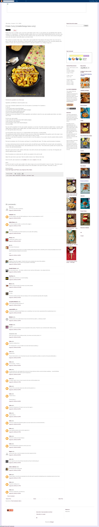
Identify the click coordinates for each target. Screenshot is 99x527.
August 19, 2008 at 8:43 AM (15, 241)
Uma (10, 207)
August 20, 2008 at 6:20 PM (15, 424)
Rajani (10, 451)
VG (10, 291)
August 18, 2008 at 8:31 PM (15, 210)
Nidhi (10, 259)
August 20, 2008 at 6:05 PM (15, 357)
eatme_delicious (13, 466)
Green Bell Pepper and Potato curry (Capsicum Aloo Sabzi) (19, 169)
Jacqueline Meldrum (13, 301)
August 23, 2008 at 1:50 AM (15, 462)
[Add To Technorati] (80, 60)
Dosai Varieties (84, 105)
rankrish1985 (12, 309)
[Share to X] (21, 173)
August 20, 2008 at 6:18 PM (15, 389)
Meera (10, 283)
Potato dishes (18, 175)
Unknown (11, 214)
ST (9, 230)
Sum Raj (11, 276)
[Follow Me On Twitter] (70, 60)
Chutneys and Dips (85, 90)
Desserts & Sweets (85, 227)
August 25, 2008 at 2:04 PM (15, 470)
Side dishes (23, 175)
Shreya (10, 237)
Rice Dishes (83, 165)
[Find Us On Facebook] (77, 60)
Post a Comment (11, 496)
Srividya (11, 324)
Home (34, 498)
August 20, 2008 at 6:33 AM (15, 305)
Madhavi (11, 317)
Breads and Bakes (85, 181)
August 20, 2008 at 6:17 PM (15, 382)
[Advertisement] (35, 16)
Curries (10, 175)
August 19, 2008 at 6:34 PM (15, 279)
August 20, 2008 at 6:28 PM (15, 439)
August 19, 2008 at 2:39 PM (15, 264)
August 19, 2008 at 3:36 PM (15, 272)
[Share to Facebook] (23, 173)
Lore (10, 459)
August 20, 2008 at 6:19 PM (15, 409)
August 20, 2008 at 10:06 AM (15, 312)
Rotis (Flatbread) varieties (86, 135)
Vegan (33, 175)
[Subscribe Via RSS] (73, 60)
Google (82, 235)
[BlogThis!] (19, 173)
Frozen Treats (84, 211)
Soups (82, 120)
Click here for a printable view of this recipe (15, 99)
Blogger (52, 522)
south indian (28, 175)
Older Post (60, 498)
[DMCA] (71, 109)
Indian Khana (12, 222)
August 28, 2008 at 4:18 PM (15, 493)
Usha (10, 341)
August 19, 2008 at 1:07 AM (15, 225)
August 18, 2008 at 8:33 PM (15, 218)
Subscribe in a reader (40, 514)
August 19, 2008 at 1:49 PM (15, 255)
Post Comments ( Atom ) (16, 501)
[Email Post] (15, 173)
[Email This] (17, 173)
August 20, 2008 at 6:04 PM (15, 347)
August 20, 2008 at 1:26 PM (15, 320)
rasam (34, 159)
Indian (14, 175)
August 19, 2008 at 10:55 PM (15, 287)
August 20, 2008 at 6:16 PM (15, 374)
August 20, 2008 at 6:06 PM (15, 365)
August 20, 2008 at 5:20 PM (15, 337)
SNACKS (83, 196)
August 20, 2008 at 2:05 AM (15, 297)
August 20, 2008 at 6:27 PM (15, 432)
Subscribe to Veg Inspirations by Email (44, 512)
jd (9, 245)
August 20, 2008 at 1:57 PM (15, 329)
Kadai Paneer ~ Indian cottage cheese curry (71, 212)
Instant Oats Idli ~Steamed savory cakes (72, 245)
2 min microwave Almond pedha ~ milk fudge (72, 262)
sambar (24, 159)
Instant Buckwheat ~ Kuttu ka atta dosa (72, 229)
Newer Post (8, 498)
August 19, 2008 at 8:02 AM (15, 233)
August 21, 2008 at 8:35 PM (15, 455)
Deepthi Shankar (13, 268)
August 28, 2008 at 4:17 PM (15, 478)
